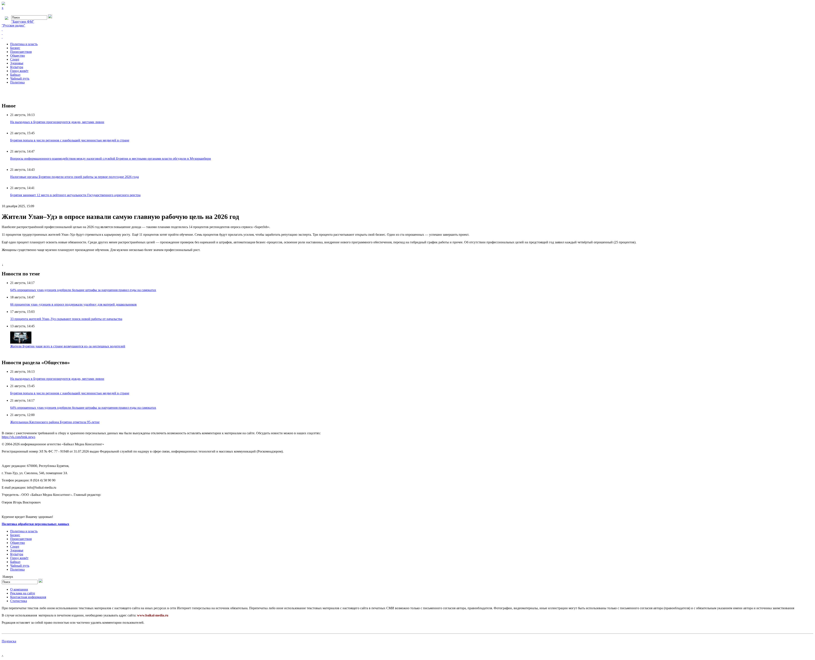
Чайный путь (19, 78)
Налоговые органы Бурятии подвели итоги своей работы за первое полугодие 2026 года (74, 177)
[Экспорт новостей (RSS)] (407, 33)
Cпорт (14, 59)
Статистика (18, 601)
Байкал (15, 74)
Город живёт (19, 71)
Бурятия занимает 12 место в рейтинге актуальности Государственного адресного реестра (75, 195)
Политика (17, 82)
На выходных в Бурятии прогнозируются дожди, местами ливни (57, 122)
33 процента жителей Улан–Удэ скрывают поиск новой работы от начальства (66, 319)
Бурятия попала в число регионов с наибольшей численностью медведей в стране (69, 140)
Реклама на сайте (22, 593)
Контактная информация (28, 597)
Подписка (9, 641)
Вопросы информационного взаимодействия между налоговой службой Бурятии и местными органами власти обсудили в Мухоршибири (110, 158)
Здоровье (16, 63)
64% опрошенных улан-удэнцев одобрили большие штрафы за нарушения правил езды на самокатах (83, 290)
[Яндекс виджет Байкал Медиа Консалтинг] (407, 37)
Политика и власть (24, 44)
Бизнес (15, 48)
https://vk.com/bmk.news (18, 437)
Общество (17, 55)
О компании (19, 589)
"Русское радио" (13, 25)
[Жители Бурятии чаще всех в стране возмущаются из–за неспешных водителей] (20, 342)
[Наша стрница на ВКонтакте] (407, 29)
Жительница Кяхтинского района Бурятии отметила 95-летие (55, 422)
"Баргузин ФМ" (22, 21)
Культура (16, 67)
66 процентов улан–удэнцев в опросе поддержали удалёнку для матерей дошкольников (73, 304)
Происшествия (21, 52)
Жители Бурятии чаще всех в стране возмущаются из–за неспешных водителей (67, 346)
